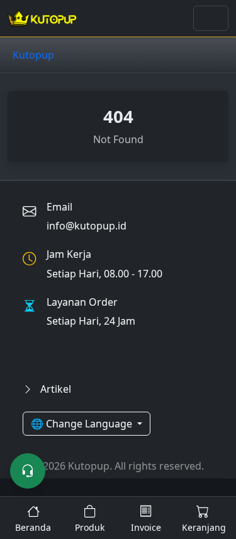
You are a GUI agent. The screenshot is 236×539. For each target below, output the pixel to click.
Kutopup (33, 55)
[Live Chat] (27, 471)
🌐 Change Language (83, 424)
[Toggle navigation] (210, 18)
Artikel (54, 389)
